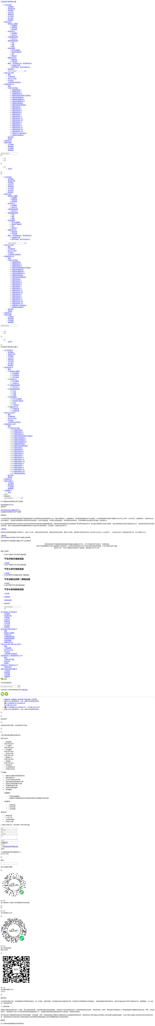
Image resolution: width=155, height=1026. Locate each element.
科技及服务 (11, 48)
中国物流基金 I (16, 90)
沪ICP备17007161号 (10, 705)
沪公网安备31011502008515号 (16, 703)
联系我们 (11, 20)
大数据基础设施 (13, 37)
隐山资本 (11, 137)
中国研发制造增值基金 (18, 105)
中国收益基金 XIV (17, 131)
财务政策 (11, 14)
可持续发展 (11, 76)
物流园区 (14, 25)
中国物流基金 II (16, 91)
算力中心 (14, 39)
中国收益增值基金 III (18, 101)
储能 (12, 46)
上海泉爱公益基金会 (14, 82)
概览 (9, 74)
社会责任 (11, 80)
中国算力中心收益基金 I (19, 133)
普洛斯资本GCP (9, 84)
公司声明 (34, 699)
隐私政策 (25, 689)
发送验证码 (4, 842)
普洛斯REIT (8, 140)
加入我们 (11, 18)
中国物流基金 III (16, 93)
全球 (9, 168)
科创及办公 (11, 31)
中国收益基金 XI (16, 125)
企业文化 (11, 12)
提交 (2, 848)
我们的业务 (7, 22)
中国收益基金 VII (16, 118)
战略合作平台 (12, 57)
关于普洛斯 (7, 5)
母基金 (10, 139)
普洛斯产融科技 (16, 52)
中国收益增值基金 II (17, 99)
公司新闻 (11, 144)
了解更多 (3, 529)
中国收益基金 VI (16, 116)
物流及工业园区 (13, 24)
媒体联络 (11, 150)
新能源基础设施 (13, 40)
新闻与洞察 (7, 142)
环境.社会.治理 (5, 644)
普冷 (12, 54)
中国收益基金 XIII (17, 129)
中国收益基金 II (16, 108)
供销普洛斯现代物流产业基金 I (21, 95)
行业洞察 (11, 148)
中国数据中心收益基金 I (19, 305)
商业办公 (14, 35)
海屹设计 (14, 56)
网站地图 (27, 699)
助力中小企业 (12, 78)
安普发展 (14, 61)
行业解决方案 (15, 65)
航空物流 (14, 29)
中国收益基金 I (16, 107)
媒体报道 (11, 146)
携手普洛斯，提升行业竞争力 (20, 67)
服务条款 (15, 846)
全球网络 (11, 7)
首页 (2, 510)
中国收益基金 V (16, 114)
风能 (12, 44)
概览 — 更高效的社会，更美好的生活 (20, 63)
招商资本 (14, 59)
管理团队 (11, 10)
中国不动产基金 (13, 88)
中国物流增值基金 (17, 103)
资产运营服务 (15, 50)
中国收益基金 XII (16, 127)
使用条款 (14, 699)
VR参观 (6, 563)
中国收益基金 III (16, 110)
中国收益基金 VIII (17, 120)
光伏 (12, 42)
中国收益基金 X (16, 124)
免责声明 (21, 699)
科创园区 (14, 33)
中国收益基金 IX (16, 122)
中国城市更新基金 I (17, 135)
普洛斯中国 (11, 8)
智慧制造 (14, 27)
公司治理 (11, 16)
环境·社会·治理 (9, 73)
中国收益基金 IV (16, 112)
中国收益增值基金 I (17, 97)
